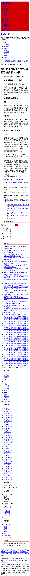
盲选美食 (6, 12)
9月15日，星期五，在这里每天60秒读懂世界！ (16, 356)
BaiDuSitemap (4, 562)
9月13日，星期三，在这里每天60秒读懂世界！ (16, 360)
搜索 (16, 225)
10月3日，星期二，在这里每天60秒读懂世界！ (16, 325)
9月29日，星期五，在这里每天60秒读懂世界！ (16, 330)
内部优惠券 (7, 26)
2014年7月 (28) (8, 470)
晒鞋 (5, 383)
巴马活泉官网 (7, 537)
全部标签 (6, 19)
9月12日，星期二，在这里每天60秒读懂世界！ (16, 361)
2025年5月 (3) (7, 412)
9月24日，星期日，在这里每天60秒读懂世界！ (16, 340)
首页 (5, 6)
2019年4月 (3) (7, 455)
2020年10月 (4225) (8, 439)
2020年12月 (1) (8, 435)
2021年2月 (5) (7, 432)
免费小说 (12, 187)
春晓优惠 (6, 529)
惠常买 (5, 23)
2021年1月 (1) (7, 433)
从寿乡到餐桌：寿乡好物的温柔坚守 (13, 285)
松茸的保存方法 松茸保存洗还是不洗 (17, 212)
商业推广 (6, 390)
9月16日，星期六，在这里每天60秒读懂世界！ (16, 354)
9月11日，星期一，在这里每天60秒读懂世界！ (16, 363)
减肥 (5, 179)
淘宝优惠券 (7, 28)
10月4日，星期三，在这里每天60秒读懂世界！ (16, 323)
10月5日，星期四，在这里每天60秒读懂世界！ (16, 321)
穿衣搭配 (6, 10)
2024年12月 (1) (8, 415)
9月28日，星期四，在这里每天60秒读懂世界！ (16, 332)
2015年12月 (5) (8, 464)
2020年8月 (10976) (8, 443)
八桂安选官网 (7, 535)
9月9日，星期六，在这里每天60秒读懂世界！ (16, 367)
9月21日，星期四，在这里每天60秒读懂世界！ (16, 345)
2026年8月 (6, 228)
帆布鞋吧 (13, 182)
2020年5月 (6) (7, 446)
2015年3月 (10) (8, 468)
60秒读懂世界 (7, 401)
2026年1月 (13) (8, 410)
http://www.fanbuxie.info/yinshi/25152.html (14, 176)
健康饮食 (6, 14)
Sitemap (19, 560)
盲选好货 (6, 21)
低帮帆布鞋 (9, 550)
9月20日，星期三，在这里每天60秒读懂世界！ (16, 347)
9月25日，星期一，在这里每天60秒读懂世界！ (16, 338)
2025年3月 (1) (7, 413)
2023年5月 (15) (8, 426)
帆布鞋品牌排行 (5, 553)
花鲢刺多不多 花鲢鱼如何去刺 (15, 215)
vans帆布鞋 (9, 552)
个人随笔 (6, 385)
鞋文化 (5, 399)
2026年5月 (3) (7, 408)
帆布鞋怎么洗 (24, 552)
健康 (22, 179)
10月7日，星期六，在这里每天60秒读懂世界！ (16, 318)
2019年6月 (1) (7, 453)
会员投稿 (6, 15)
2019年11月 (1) (8, 450)
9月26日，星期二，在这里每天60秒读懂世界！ (16, 336)
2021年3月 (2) (7, 430)
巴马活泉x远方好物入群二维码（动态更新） (16, 314)
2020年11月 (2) (8, 437)
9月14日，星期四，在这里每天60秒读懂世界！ (16, 358)
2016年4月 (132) (8, 461)
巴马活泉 (24, 553)
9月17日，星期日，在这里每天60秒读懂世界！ (16, 352)
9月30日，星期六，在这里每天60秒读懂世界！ (16, 329)
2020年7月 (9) (7, 444)
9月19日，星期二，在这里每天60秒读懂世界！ (16, 349)
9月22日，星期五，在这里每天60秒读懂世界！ (16, 343)
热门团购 (6, 376)
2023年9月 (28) (8, 419)
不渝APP (6, 397)
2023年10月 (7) (8, 417)
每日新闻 (6, 8)
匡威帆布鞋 (19, 182)
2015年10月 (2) (8, 466)
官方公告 (6, 381)
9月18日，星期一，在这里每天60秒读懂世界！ (16, 350)
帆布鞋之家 (5, 3)
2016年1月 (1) (7, 463)
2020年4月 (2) (7, 448)
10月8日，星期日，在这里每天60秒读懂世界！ (16, 316)
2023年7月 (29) (8, 422)
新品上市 (6, 374)
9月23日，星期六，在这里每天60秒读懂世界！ (16, 341)
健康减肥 (17, 179)
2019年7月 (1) (7, 452)
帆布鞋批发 (16, 552)
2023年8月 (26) (8, 421)
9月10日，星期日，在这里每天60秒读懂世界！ (16, 365)
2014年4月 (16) (8, 474)
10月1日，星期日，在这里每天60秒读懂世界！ (16, 327)
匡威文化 (6, 377)
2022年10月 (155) (8, 428)
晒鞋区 (5, 17)
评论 (22, 76)
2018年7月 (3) (7, 459)
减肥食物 (12, 179)
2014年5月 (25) (8, 472)
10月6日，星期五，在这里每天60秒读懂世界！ (16, 319)
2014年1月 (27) (8, 479)
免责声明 (3, 565)
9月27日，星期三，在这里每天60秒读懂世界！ (16, 334)
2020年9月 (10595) (8, 441)
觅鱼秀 (5, 531)
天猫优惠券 (7, 30)
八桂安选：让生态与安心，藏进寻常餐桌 (15, 283)
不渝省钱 (6, 25)
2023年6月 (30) (8, 424)
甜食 (8, 179)
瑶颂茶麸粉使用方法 (9, 312)
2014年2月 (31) (8, 477)
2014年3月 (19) (8, 475)
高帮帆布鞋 (16, 550)
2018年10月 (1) (8, 457)
